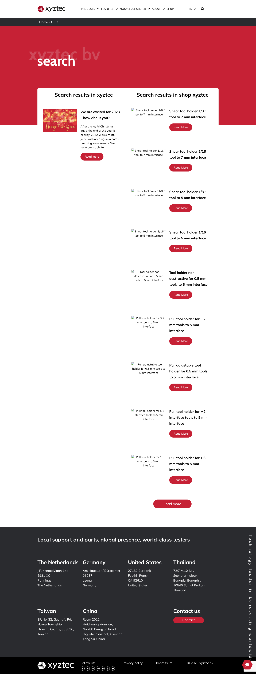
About (156, 8)
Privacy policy (133, 663)
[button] (172, 504)
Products (88, 8)
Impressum (164, 663)
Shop (170, 8)
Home (43, 22)
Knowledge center (133, 8)
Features (107, 8)
